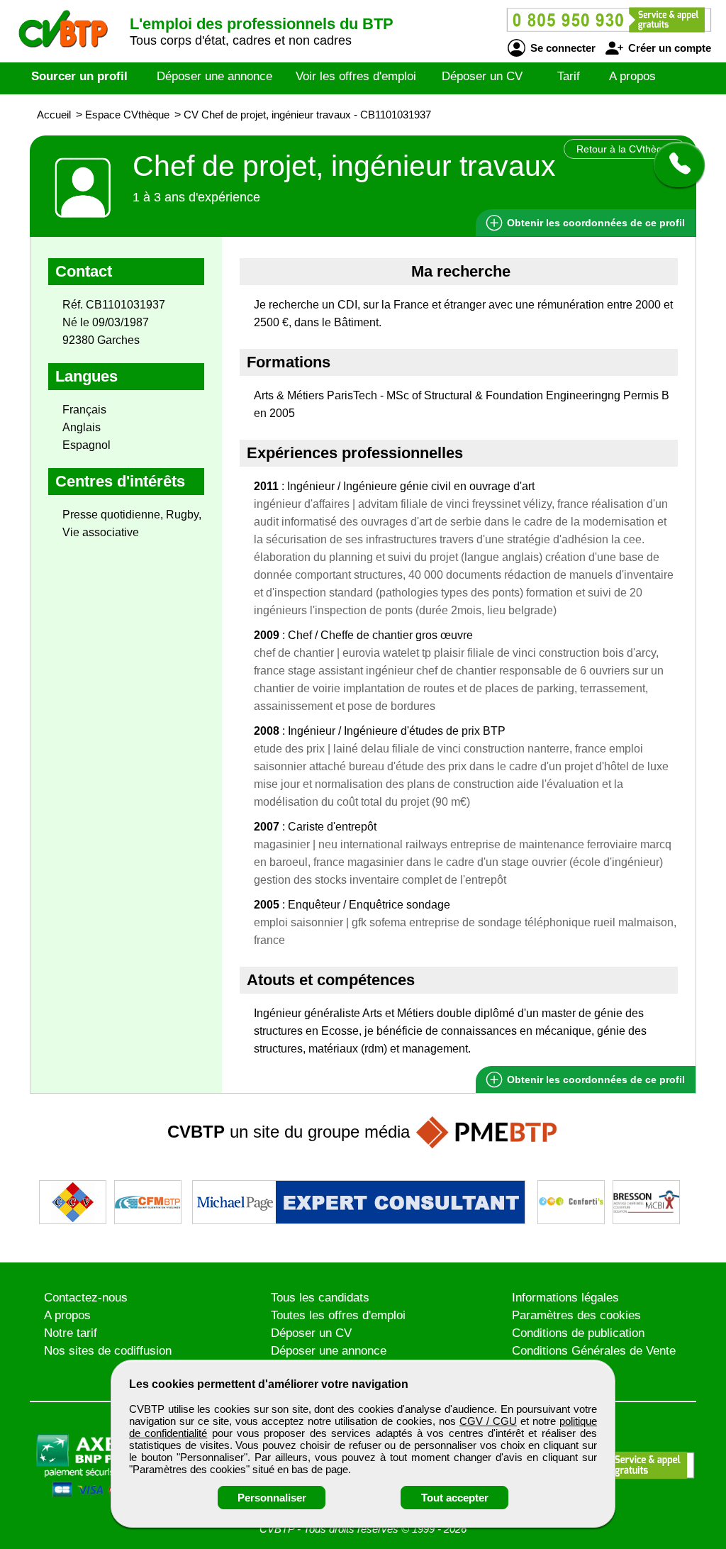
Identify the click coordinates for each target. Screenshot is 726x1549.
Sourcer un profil (79, 76)
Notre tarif (70, 1333)
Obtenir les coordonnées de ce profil (594, 1079)
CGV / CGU (488, 1421)
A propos (632, 76)
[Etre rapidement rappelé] (674, 164)
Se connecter (561, 48)
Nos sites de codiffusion (108, 1351)
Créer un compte (668, 48)
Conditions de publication (578, 1333)
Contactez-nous (86, 1297)
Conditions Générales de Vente (594, 1351)
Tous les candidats (320, 1297)
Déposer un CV (482, 76)
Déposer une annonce (214, 76)
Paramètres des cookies (576, 1315)
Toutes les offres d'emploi (338, 1315)
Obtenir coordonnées (594, 222)
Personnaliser (272, 1498)
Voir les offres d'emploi (356, 76)
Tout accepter (454, 1498)
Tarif (568, 76)
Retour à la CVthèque (625, 149)
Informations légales (565, 1297)
